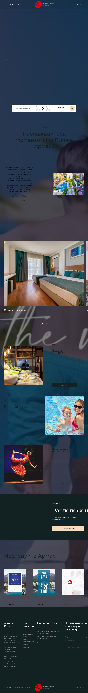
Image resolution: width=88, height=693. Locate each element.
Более (11, 604)
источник (26, 645)
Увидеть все (79, 557)
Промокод (60, 107)
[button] (42, 323)
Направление (69, 529)
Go (72, 108)
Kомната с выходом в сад (28, 640)
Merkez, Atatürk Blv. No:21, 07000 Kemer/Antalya (10, 659)
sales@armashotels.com (12, 664)
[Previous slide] (6, 58)
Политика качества (43, 643)
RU (78, 5)
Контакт (26, 647)
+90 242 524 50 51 (10, 666)
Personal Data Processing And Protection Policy (47, 637)
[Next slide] (81, 58)
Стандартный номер (28, 635)
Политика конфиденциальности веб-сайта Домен (48, 632)
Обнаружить (22, 200)
